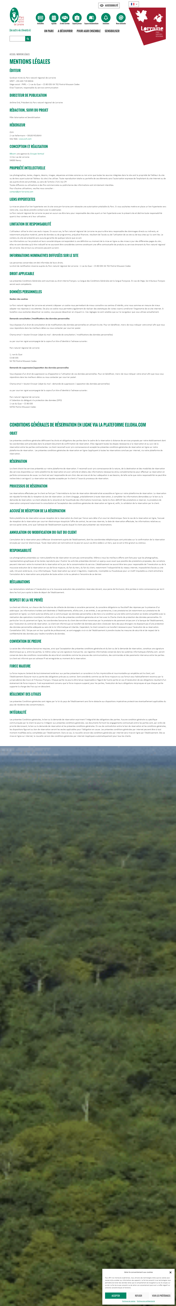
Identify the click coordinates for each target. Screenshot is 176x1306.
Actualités (40, 23)
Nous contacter (121, 23)
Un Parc (49, 31)
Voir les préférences (161, 1295)
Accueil (12, 54)
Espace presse (77, 23)
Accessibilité (111, 5)
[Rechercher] (28, 38)
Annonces (106, 23)
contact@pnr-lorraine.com (21, 192)
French (134, 4)
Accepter (116, 1295)
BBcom (13, 154)
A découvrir (65, 31)
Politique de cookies (128, 1301)
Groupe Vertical (37, 154)
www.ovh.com (25, 139)
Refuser (138, 1295)
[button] (170, 1272)
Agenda (54, 23)
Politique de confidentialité (146, 1301)
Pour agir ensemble (89, 31)
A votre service (65, 23)
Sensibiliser (112, 31)
